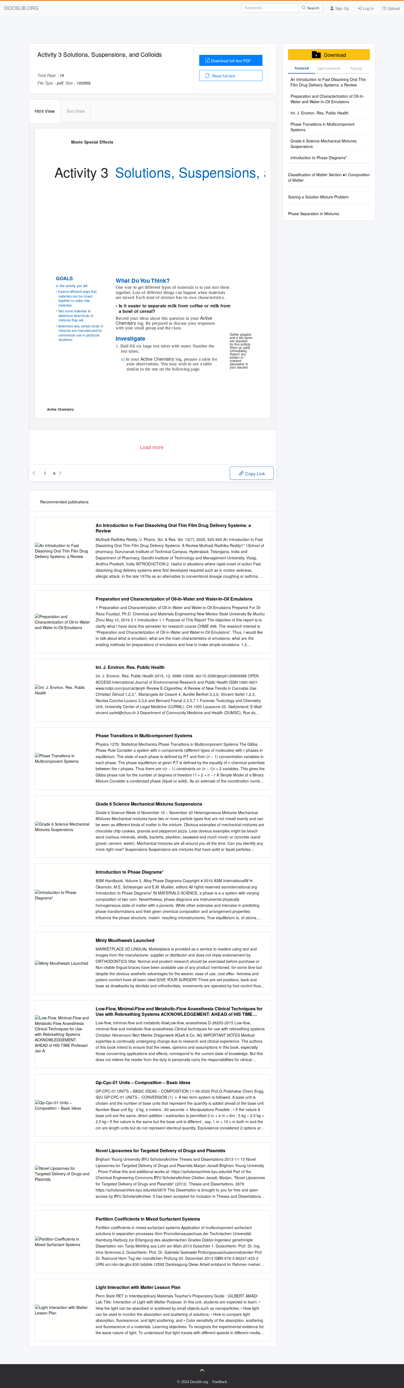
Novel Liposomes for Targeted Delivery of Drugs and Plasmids (160, 1150)
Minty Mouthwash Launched (125, 940)
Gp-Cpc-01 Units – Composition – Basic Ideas (143, 1082)
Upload (393, 8)
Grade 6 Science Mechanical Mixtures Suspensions (149, 804)
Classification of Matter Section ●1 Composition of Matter (329, 177)
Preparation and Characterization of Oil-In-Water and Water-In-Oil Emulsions (174, 599)
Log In (368, 8)
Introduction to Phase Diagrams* (130, 872)
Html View (45, 111)
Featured (302, 68)
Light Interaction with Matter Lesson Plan (138, 1287)
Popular (356, 68)
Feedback (219, 1382)
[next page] (60, 473)
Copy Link (254, 473)
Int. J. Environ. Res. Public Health (130, 667)
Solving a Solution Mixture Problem (318, 197)
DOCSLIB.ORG (21, 7)
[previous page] (34, 473)
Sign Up (341, 8)
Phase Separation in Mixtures (313, 213)
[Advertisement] (202, 31)
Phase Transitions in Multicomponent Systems (144, 735)
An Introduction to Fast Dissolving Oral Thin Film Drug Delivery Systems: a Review (173, 528)
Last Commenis (329, 68)
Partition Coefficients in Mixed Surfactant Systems (148, 1219)
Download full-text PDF (231, 60)
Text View (75, 111)
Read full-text (223, 75)
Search (312, 8)
